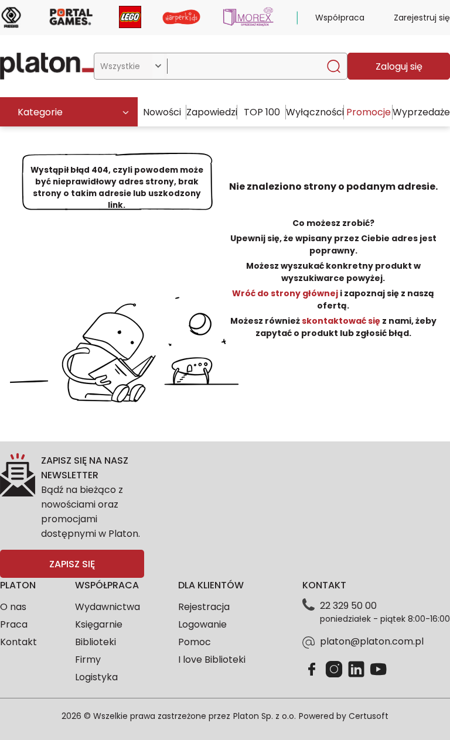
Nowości (162, 112)
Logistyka (96, 677)
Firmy (88, 659)
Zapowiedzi (211, 112)
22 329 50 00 (348, 605)
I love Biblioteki (212, 659)
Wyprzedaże (421, 112)
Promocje (368, 112)
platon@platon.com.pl (372, 641)
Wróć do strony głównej (286, 293)
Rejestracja (204, 607)
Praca (14, 624)
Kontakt (18, 642)
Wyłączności (315, 112)
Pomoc (194, 642)
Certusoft (368, 716)
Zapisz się (72, 564)
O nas (13, 607)
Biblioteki (95, 642)
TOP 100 (262, 112)
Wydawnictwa (107, 607)
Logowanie (202, 624)
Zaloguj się (399, 66)
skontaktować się (341, 321)
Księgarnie (98, 624)
